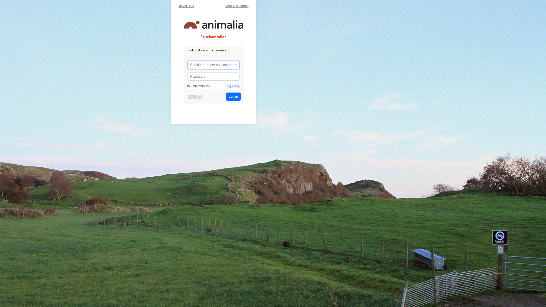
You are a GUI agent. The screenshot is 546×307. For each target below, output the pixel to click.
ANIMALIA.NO (186, 6)
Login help (233, 86)
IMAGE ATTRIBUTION (236, 6)
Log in (233, 96)
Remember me (201, 86)
